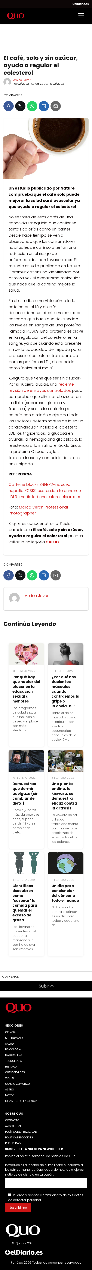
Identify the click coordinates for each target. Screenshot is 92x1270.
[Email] (55, 106)
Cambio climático (17, 1083)
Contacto (12, 1120)
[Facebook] (8, 106)
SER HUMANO (14, 1038)
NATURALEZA (13, 1055)
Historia (11, 1066)
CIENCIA (10, 1032)
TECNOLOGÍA (13, 1060)
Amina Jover (22, 80)
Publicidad (13, 1143)
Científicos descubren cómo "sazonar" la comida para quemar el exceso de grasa (24, 903)
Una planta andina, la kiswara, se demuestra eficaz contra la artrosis (64, 796)
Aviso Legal (13, 1126)
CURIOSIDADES (15, 1072)
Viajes (9, 1078)
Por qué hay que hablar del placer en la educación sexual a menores (26, 689)
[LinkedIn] (44, 106)
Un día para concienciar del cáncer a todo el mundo (65, 893)
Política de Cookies (19, 1137)
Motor (10, 1095)
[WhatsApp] (32, 106)
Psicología (13, 1049)
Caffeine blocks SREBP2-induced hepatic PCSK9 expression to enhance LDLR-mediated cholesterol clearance (45, 490)
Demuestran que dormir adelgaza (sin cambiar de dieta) (25, 793)
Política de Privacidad (21, 1131)
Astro (9, 1089)
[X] (20, 106)
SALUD (9, 1043)
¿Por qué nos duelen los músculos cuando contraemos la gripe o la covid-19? (65, 691)
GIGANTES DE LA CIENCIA (21, 1101)
